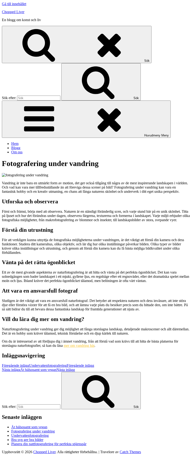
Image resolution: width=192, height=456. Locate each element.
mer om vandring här (79, 346)
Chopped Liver (13, 12)
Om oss (16, 152)
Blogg (15, 148)
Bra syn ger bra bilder (27, 440)
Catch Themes (130, 452)
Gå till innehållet (14, 4)
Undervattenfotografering (30, 435)
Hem (14, 144)
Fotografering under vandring (33, 431)
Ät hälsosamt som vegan (29, 427)
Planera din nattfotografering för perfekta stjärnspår (48, 444)
